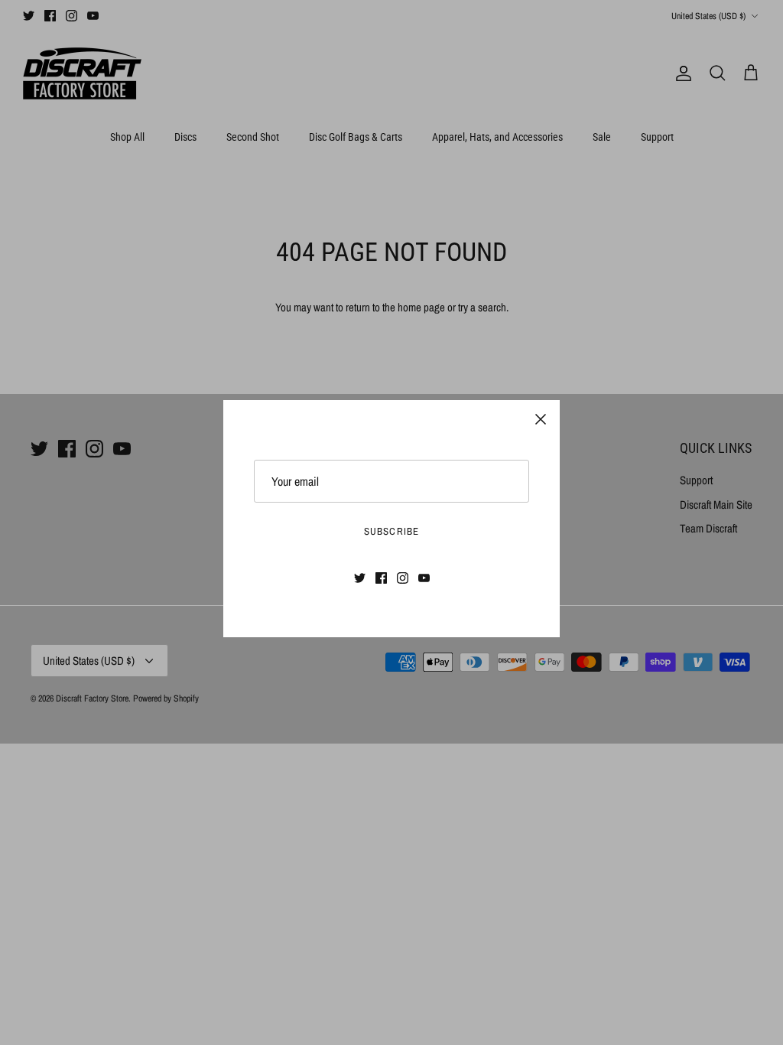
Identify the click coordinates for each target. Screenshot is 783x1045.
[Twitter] (360, 578)
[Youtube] (424, 578)
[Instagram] (402, 578)
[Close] (540, 419)
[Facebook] (381, 578)
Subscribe (391, 531)
